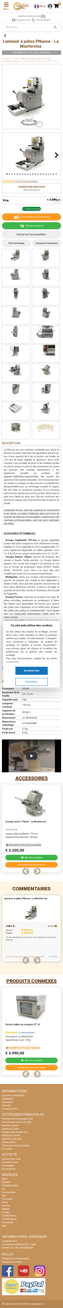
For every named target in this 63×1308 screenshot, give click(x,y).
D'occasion (7, 1149)
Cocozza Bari (9, 1192)
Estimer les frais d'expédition (31, 234)
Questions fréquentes (47, 243)
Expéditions (8, 1098)
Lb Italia (6, 1212)
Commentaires (31, 888)
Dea (4, 1195)
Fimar (5, 1202)
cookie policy (12, 662)
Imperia (6, 1205)
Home (16, 58)
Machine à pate (28, 58)
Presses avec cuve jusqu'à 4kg (17, 1118)
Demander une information (35, 217)
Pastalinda (7, 1222)
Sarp (4, 1225)
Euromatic (7, 1199)
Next (55, 155)
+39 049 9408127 (43, 20)
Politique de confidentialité (15, 1258)
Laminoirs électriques (11, 61)
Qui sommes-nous (11, 1159)
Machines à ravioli (11, 1135)
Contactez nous (23, 20)
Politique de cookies (12, 1262)
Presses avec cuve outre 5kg (16, 1122)
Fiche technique (16, 243)
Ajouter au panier (35, 225)
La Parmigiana (9, 1219)
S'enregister (8, 1165)
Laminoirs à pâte (44, 58)
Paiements (7, 1102)
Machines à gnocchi (12, 1139)
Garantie (6, 1105)
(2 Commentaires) (26, 1032)
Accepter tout (31, 670)
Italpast (6, 1209)
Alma (4, 1179)
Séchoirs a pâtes (10, 1125)
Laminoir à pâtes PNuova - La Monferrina (25, 898)
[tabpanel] (31, 829)
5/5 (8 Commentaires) (26, 181)
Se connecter (9, 1169)
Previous (7, 155)
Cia (3, 1189)
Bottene (6, 1182)
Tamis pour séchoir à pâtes (15, 1145)
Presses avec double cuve (15, 1132)
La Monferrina (9, 1215)
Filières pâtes (8, 1142)
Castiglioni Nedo (10, 1185)
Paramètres (31, 681)
